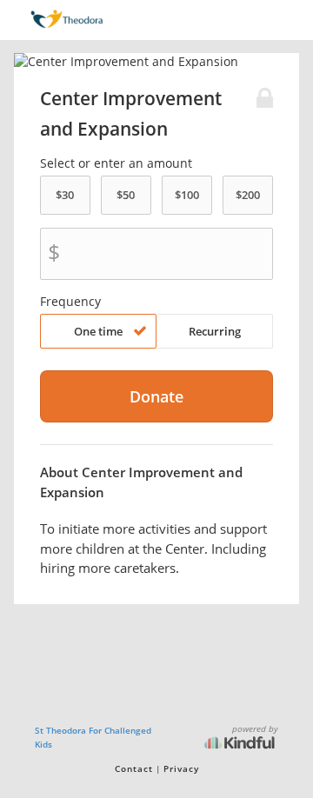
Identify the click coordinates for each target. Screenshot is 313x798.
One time (98, 331)
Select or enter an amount (116, 163)
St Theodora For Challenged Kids (93, 737)
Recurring (215, 331)
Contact (134, 768)
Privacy (181, 768)
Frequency (70, 301)
